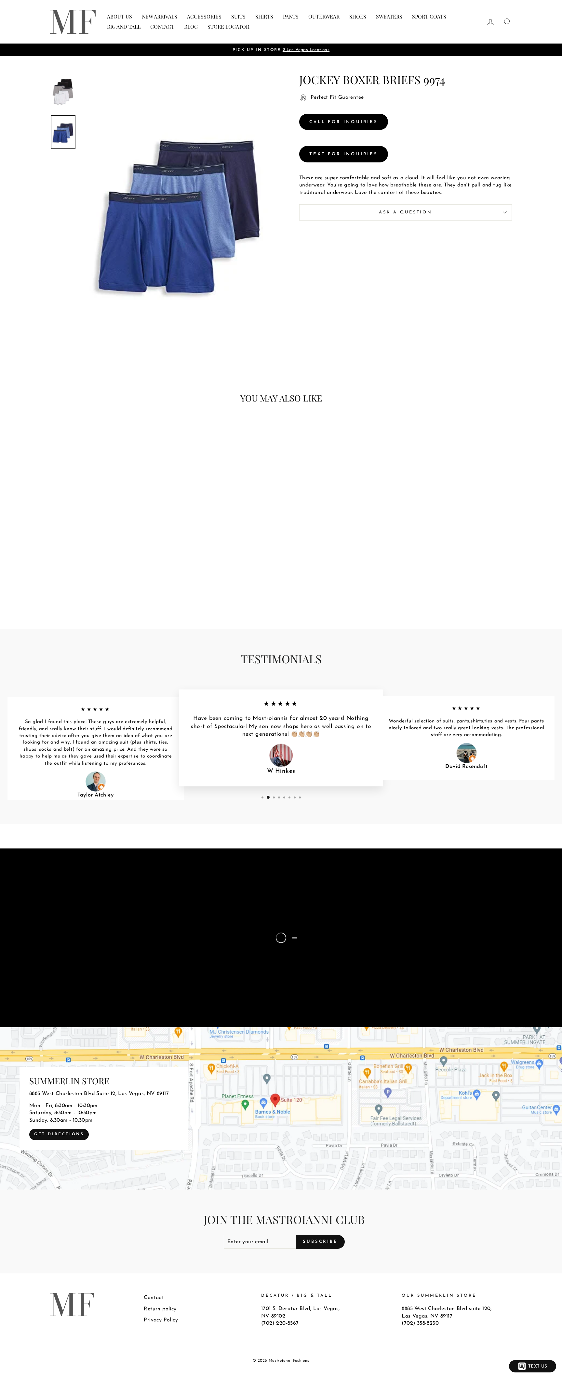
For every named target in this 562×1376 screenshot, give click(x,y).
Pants (291, 16)
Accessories (204, 16)
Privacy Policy (161, 1320)
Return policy (160, 1309)
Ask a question (405, 212)
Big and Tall (123, 26)
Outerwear (324, 16)
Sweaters (389, 16)
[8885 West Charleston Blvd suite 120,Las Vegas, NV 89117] (281, 1108)
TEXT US (537, 1366)
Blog (191, 26)
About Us (119, 16)
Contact (162, 26)
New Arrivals (159, 16)
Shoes (357, 16)
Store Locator (228, 26)
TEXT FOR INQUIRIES (343, 154)
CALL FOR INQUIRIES (343, 122)
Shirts (264, 16)
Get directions (59, 1134)
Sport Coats (429, 16)
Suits (238, 16)
